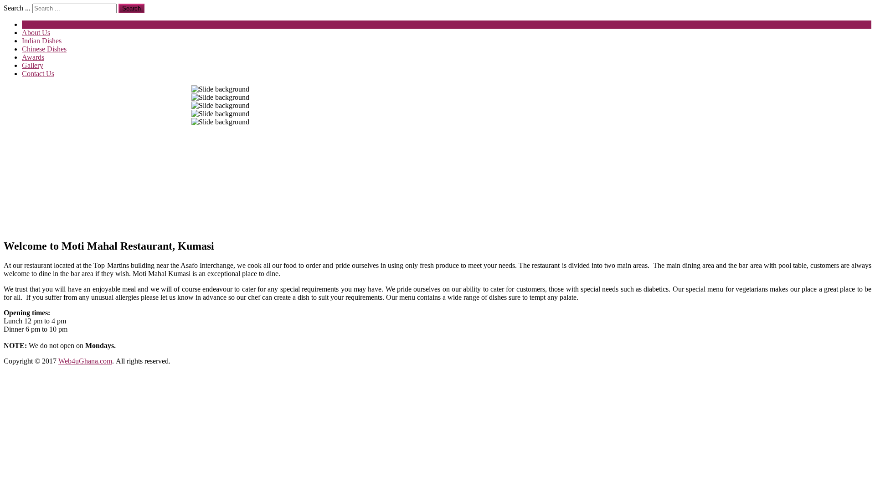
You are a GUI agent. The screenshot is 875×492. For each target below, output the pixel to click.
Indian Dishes (42, 41)
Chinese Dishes (44, 49)
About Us (36, 32)
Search (131, 8)
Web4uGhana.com (85, 361)
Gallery (32, 65)
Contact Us (38, 73)
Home (31, 24)
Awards (33, 57)
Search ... (17, 8)
